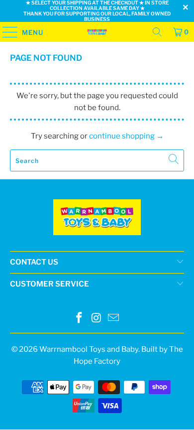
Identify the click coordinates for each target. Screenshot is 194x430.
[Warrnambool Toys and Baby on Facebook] (79, 318)
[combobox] (97, 160)
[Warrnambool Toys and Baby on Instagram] (96, 318)
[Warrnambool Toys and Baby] (97, 32)
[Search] (157, 32)
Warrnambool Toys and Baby (88, 349)
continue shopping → (126, 136)
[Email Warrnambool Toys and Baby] (113, 318)
